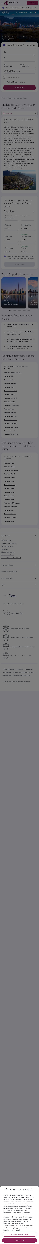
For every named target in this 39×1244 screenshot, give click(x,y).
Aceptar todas (19, 1240)
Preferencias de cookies (19, 1234)
